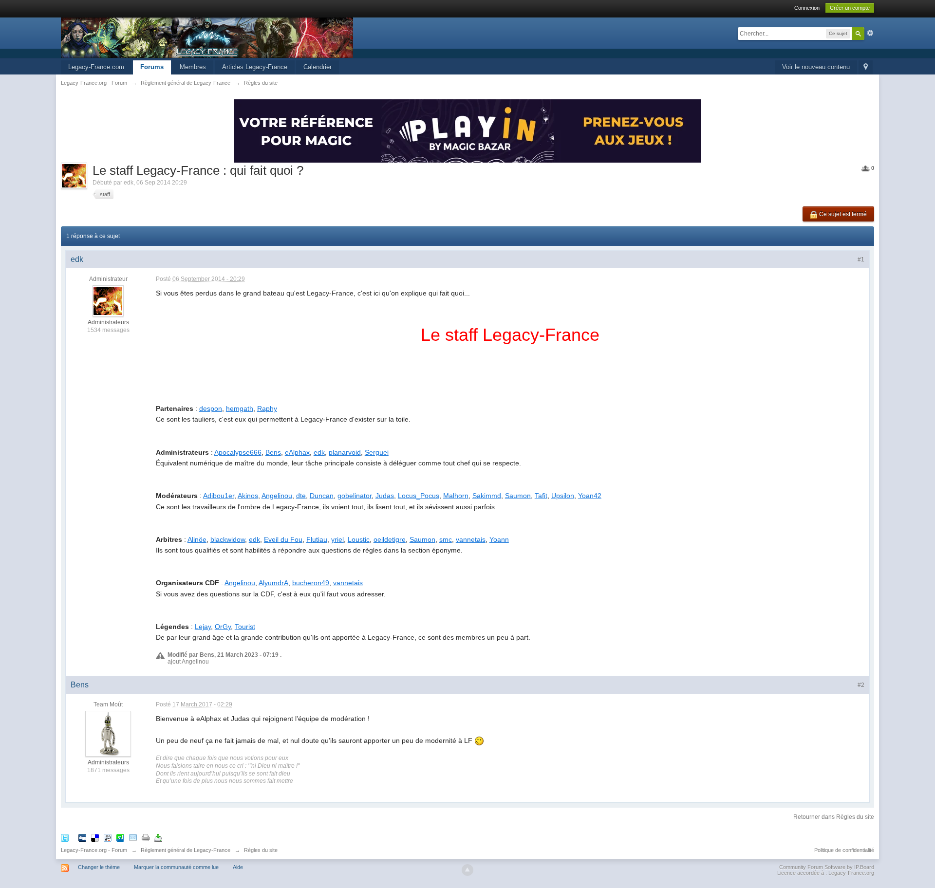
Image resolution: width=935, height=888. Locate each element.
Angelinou (277, 496)
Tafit (541, 496)
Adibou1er (218, 496)
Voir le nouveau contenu (816, 67)
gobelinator (354, 496)
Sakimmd (486, 496)
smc (445, 539)
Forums (152, 67)
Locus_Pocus (418, 496)
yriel (337, 539)
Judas (384, 496)
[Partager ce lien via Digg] (82, 837)
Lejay (203, 626)
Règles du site (261, 850)
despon (210, 408)
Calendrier (317, 67)
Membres (193, 67)
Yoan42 (589, 496)
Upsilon (562, 496)
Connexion (807, 8)
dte (301, 496)
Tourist (245, 626)
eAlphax (297, 452)
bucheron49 (310, 583)
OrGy (223, 626)
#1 (861, 259)
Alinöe (196, 539)
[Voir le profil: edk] (108, 300)
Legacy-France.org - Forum (94, 850)
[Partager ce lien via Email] (133, 837)
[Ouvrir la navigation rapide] (866, 67)
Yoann (499, 539)
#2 (861, 685)
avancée (870, 33)
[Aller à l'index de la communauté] (207, 37)
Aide (238, 867)
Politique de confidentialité (844, 850)
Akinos (248, 496)
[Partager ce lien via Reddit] (108, 837)
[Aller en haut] (467, 870)
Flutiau (316, 539)
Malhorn (455, 496)
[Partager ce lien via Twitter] (65, 837)
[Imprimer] (146, 837)
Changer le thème (99, 867)
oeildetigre (390, 539)
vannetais (471, 539)
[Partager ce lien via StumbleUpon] (120, 837)
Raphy (267, 408)
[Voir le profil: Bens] (108, 733)
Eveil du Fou (283, 539)
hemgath (239, 408)
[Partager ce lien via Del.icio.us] (95, 837)
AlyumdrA (273, 583)
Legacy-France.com (96, 67)
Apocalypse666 (238, 452)
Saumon (518, 496)
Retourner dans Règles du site (833, 817)
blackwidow (227, 539)
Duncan (322, 496)
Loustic (359, 539)
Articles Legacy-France (254, 67)
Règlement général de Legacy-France (185, 850)
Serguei (377, 452)
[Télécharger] (158, 837)
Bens (273, 452)
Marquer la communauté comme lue (176, 867)
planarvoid (345, 452)
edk (319, 452)
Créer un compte (850, 8)
